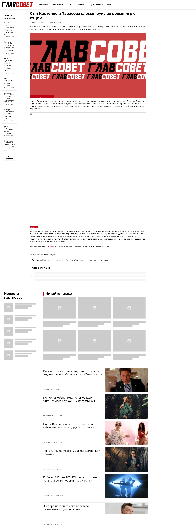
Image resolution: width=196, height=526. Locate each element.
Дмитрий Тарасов (74, 260)
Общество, (47, 416)
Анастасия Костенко (41, 260)
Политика (82, 5)
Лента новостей (9, 16)
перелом (92, 260)
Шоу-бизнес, (48, 389)
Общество (43, 5)
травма (104, 260)
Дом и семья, (48, 469)
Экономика (58, 5)
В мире (70, 5)
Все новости (9, 157)
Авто (109, 5)
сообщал (50, 246)
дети (58, 260)
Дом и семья (97, 5)
